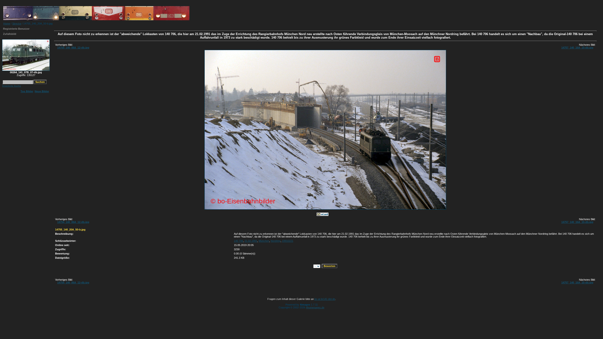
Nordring (276, 240)
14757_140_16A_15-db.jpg (577, 47)
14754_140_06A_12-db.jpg (73, 47)
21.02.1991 (250, 240)
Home (6, 23)
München (264, 240)
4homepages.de (315, 307)
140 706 (238, 240)
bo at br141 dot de (324, 299)
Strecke (16, 23)
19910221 (287, 240)
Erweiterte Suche (11, 86)
